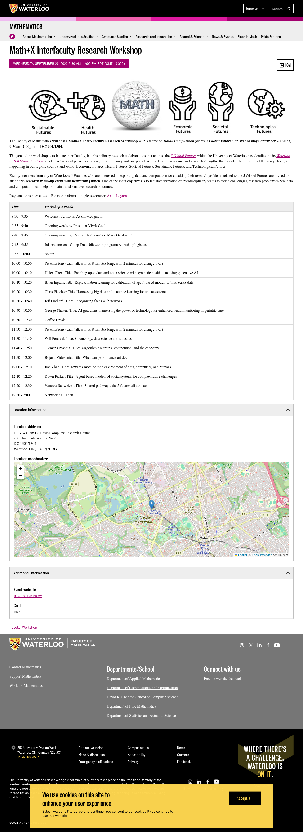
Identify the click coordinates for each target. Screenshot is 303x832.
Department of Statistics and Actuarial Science (141, 715)
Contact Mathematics (25, 666)
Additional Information (31, 573)
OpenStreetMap (262, 555)
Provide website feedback (223, 678)
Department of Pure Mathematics (131, 706)
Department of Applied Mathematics (134, 678)
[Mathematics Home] (12, 36)
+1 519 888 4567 (28, 757)
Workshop (29, 627)
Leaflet (242, 555)
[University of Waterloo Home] (29, 8)
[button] (255, 8)
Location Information (29, 410)
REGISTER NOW (28, 595)
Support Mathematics (25, 676)
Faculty (14, 627)
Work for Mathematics (26, 685)
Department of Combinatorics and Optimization (142, 687)
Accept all (245, 798)
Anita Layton (117, 195)
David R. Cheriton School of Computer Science (142, 696)
